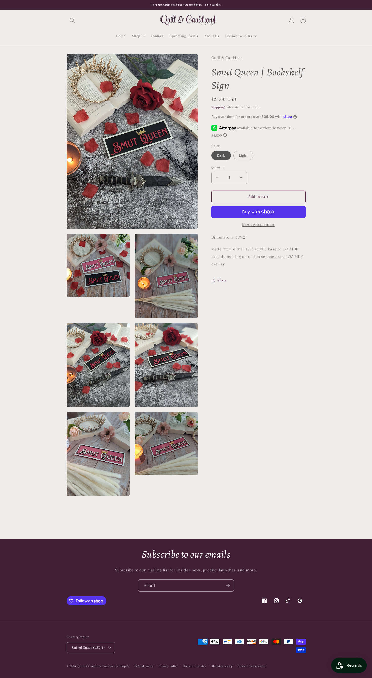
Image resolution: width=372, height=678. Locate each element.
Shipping (218, 107)
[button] (72, 20)
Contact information (252, 666)
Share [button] (222, 280)
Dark (221, 155)
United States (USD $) (88, 647)
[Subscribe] (228, 585)
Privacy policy (168, 666)
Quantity (217, 167)
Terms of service (194, 666)
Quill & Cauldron (89, 666)
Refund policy (144, 666)
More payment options (258, 224)
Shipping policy (222, 666)
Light (243, 155)
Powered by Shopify (115, 666)
